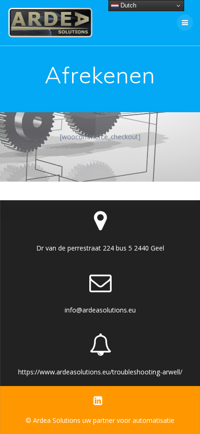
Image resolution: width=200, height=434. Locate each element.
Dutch (127, 5)
